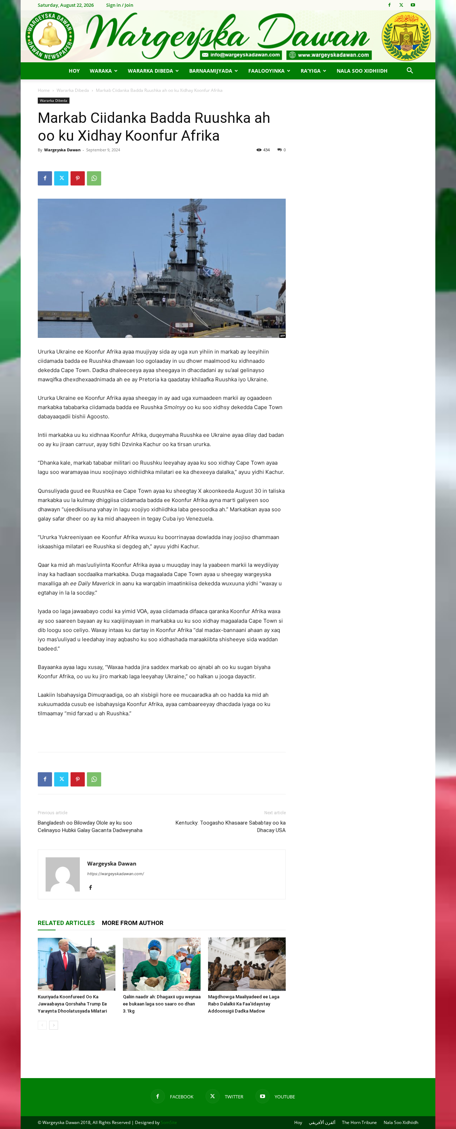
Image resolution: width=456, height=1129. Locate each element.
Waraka (101, 70)
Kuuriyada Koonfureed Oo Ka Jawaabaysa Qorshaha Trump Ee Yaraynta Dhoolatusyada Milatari (72, 1004)
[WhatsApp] (94, 178)
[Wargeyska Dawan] (228, 36)
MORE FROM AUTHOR (133, 922)
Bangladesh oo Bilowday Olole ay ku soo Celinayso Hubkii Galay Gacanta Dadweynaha (90, 826)
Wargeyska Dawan (62, 149)
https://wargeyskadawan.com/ (115, 873)
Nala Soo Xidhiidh (362, 70)
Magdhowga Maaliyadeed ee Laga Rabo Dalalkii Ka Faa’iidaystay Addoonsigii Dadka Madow (243, 1004)
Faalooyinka (266, 70)
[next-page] (53, 1025)
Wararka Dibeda (150, 70)
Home (44, 90)
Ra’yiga (311, 70)
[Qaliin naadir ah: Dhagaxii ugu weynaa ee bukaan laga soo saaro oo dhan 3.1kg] (162, 964)
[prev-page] (42, 1025)
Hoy (74, 70)
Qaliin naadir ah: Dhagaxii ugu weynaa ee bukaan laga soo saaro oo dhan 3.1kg (162, 1004)
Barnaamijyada (210, 70)
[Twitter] (401, 5)
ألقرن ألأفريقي (322, 1122)
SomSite (169, 1122)
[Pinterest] (78, 178)
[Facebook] (389, 5)
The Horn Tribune (359, 1122)
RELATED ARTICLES (66, 922)
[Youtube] (413, 5)
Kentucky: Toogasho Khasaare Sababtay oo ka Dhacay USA (231, 826)
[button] (409, 71)
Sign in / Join (119, 5)
